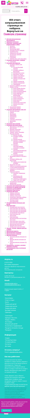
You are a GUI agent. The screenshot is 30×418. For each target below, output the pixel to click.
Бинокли (12, 46)
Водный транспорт (15, 129)
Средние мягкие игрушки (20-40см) (18, 243)
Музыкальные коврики (13, 234)
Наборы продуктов (18, 81)
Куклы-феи (16, 101)
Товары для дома (10, 308)
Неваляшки (13, 115)
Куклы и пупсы (14, 87)
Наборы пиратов (15, 193)
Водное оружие (17, 135)
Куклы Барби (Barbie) (19, 88)
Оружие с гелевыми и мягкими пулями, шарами (19, 142)
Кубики (12, 112)
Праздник (8, 330)
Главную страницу (15, 33)
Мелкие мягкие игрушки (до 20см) (18, 240)
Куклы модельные (18, 92)
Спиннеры (13, 57)
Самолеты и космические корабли (17, 169)
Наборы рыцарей (15, 194)
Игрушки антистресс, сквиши (15, 60)
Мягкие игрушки (11, 235)
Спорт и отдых (9, 300)
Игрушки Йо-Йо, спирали (17, 50)
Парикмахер (16, 84)
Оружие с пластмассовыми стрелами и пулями (18, 146)
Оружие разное (17, 139)
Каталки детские (14, 111)
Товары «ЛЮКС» (10, 320)
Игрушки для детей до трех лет (16, 109)
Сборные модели (15, 171)
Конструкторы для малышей (18, 210)
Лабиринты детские (15, 53)
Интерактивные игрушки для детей (15, 203)
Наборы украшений (18, 83)
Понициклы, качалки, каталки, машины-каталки (16, 245)
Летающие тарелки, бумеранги (15, 55)
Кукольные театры (15, 108)
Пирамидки (13, 116)
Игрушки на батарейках (13, 188)
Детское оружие (14, 133)
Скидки (7, 338)
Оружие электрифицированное (19, 149)
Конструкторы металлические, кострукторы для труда (18, 218)
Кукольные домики (15, 107)
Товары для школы (11, 306)
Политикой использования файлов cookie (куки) (12, 405)
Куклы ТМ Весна (17, 97)
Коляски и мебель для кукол (18, 85)
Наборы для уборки (18, 75)
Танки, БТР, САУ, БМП (19, 180)
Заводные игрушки (12, 42)
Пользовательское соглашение (13, 270)
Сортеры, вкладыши (15, 119)
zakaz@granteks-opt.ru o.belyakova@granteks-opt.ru (13, 284)
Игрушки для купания (13, 123)
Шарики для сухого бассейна (18, 59)
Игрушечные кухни (18, 73)
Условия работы (10, 342)
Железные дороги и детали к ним (18, 156)
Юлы (11, 122)
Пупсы (15, 105)
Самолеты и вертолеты (19, 179)
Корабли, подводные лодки (19, 173)
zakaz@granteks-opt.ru (16, 352)
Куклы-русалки (17, 100)
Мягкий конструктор (16, 225)
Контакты (8, 344)
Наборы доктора (18, 77)
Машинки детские (15, 164)
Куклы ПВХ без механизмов (17, 94)
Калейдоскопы (14, 51)
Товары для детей (10, 304)
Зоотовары (8, 322)
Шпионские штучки (15, 184)
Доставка (8, 346)
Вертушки (13, 47)
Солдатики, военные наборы (18, 197)
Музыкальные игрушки (13, 232)
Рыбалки (12, 118)
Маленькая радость (12, 231)
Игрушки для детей (11, 324)
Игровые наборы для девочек (16, 65)
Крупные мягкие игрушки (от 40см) (18, 237)
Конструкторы (10, 205)
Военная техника (15, 131)
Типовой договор (10, 340)
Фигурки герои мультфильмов (14, 200)
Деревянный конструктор (17, 207)
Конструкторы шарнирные (17, 222)
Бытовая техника (10, 310)
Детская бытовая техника (18, 67)
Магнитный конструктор (17, 224)
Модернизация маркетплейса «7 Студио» (14, 289)
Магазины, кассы (18, 74)
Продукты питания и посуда (14, 328)
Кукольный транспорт (19, 102)
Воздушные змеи (15, 49)
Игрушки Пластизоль (13, 190)
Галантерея (8, 316)
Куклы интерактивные (19, 91)
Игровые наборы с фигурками (18, 70)
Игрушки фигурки (12, 191)
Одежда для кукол (18, 104)
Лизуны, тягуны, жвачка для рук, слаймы (16, 228)
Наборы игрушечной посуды (19, 79)
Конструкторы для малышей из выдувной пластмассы (18, 211)
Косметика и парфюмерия (13, 326)
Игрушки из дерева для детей (15, 187)
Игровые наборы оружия (18, 137)
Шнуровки (13, 121)
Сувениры (8, 312)
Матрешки (13, 114)
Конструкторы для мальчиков (15, 214)
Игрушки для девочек (13, 63)
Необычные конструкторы (17, 227)
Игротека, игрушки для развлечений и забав (13, 43)
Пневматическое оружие (18, 152)
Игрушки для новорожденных (15, 186)
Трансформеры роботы (16, 198)
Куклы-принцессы (18, 98)
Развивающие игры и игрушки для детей (16, 248)
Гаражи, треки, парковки (17, 132)
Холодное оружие (18, 155)
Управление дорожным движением (16, 182)
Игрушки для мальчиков (14, 125)
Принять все (6, 410)
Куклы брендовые (18, 90)
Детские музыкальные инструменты (13, 39)
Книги (7, 302)
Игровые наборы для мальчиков (16, 159)
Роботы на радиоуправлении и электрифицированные (18, 166)
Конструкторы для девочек (17, 208)
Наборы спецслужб (15, 196)
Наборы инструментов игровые (19, 162)
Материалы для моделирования (17, 176)
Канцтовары (9, 298)
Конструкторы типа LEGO (17, 221)
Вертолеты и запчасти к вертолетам (17, 127)
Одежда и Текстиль (11, 318)
